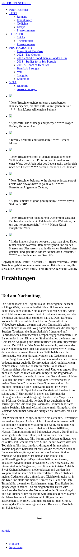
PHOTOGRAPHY (21, 47)
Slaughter (22, 75)
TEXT (13, 13)
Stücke (21, 37)
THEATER (16, 33)
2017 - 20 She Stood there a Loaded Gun (42, 58)
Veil (19, 71)
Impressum (15, 547)
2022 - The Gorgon (28, 54)
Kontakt (14, 543)
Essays (21, 27)
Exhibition (23, 78)
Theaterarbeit (25, 40)
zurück (6, 530)
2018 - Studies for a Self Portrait (36, 61)
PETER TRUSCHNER (16, 3)
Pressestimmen (26, 30)
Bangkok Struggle (28, 68)
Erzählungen (24, 20)
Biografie (22, 85)
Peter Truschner (18, 9)
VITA (12, 82)
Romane (22, 16)
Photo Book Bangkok (30, 51)
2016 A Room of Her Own (33, 65)
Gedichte (22, 23)
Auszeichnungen (27, 89)
